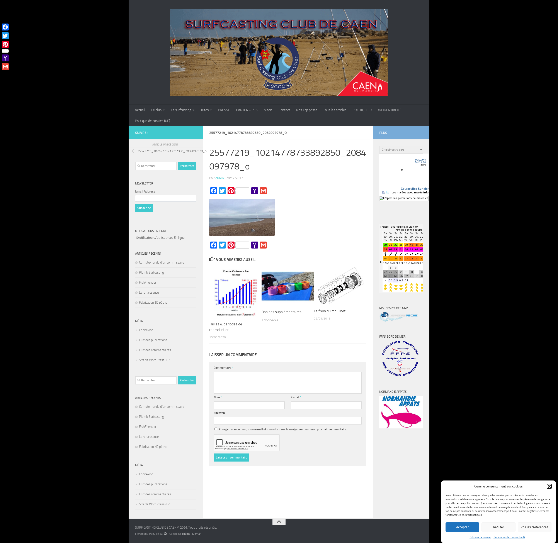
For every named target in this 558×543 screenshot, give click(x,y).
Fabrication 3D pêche (153, 302)
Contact (284, 110)
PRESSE (224, 110)
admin (219, 178)
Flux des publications (153, 340)
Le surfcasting (181, 110)
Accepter (462, 527)
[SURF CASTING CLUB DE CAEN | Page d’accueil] (279, 52)
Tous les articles (334, 110)
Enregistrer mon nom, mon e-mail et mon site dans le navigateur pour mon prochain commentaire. (283, 429)
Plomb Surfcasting (151, 272)
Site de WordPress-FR (154, 360)
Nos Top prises (306, 110)
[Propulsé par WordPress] (165, 533)
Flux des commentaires (155, 350)
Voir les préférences (534, 527)
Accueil (140, 110)
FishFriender (147, 282)
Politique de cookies (480, 537)
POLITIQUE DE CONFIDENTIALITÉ (376, 110)
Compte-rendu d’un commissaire (161, 262)
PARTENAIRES (247, 110)
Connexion (146, 330)
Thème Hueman (191, 533)
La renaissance (149, 292)
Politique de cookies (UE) (152, 121)
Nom (218, 397)
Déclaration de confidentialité (509, 537)
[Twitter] (5, 35)
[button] (549, 486)
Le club (156, 110)
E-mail (296, 397)
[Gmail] (5, 66)
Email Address (145, 191)
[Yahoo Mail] (5, 58)
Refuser (498, 527)
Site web (219, 413)
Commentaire (223, 368)
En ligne (160, 238)
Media (268, 110)
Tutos (205, 110)
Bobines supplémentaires (281, 312)
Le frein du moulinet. (330, 311)
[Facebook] (5, 27)
